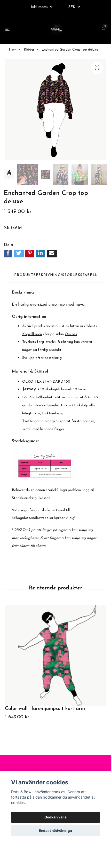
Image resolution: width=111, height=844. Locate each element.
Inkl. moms (40, 7)
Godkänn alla (55, 817)
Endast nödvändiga (55, 831)
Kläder (29, 50)
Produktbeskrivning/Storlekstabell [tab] (55, 275)
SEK (72, 7)
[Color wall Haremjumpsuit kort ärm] (55, 655)
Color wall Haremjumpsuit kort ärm (45, 708)
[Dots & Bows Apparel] (56, 29)
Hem (13, 50)
